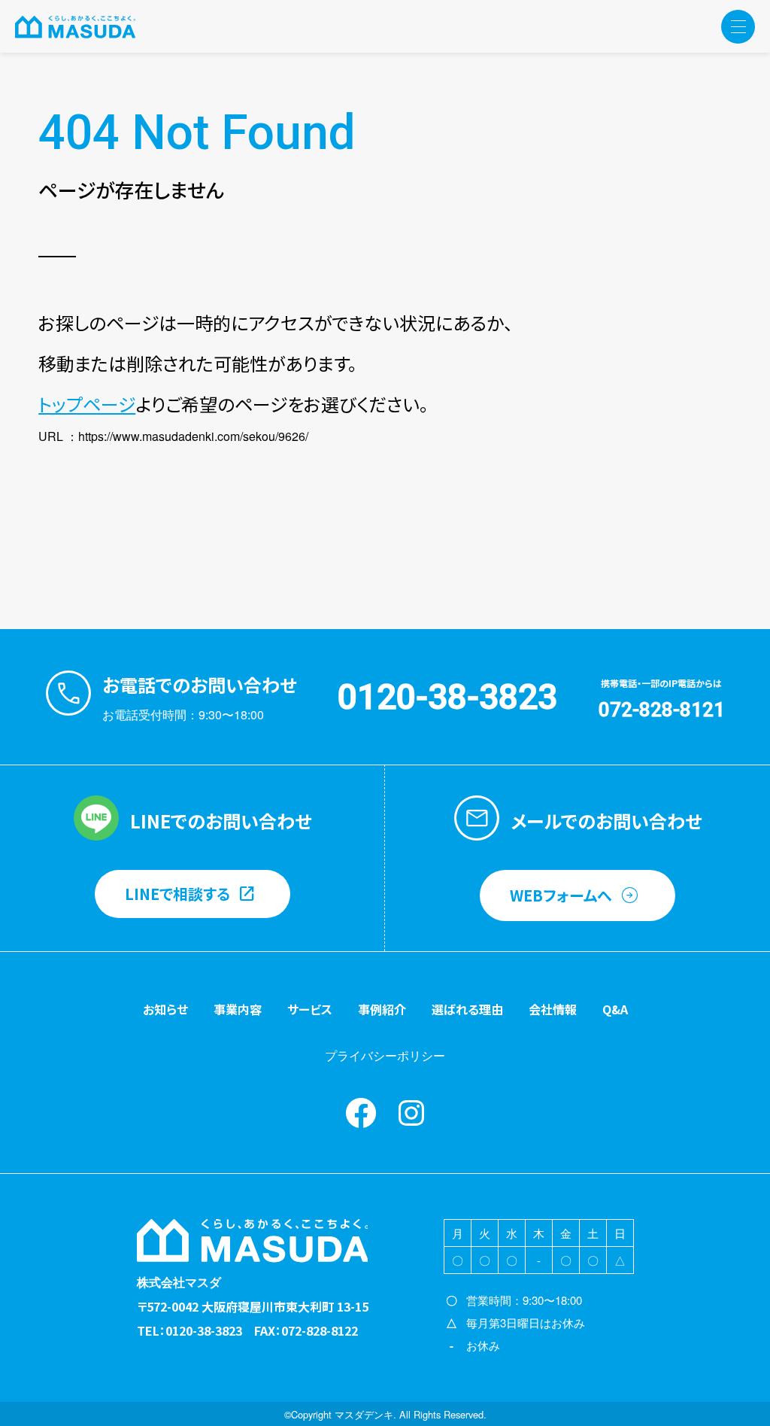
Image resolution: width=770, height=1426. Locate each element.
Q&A (615, 1009)
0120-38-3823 (447, 697)
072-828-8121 (662, 709)
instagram (411, 1113)
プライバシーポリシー (385, 1055)
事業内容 (238, 1009)
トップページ (86, 404)
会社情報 (553, 1009)
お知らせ (165, 1009)
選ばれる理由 (467, 1009)
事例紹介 (382, 1009)
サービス (309, 1009)
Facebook (361, 1113)
